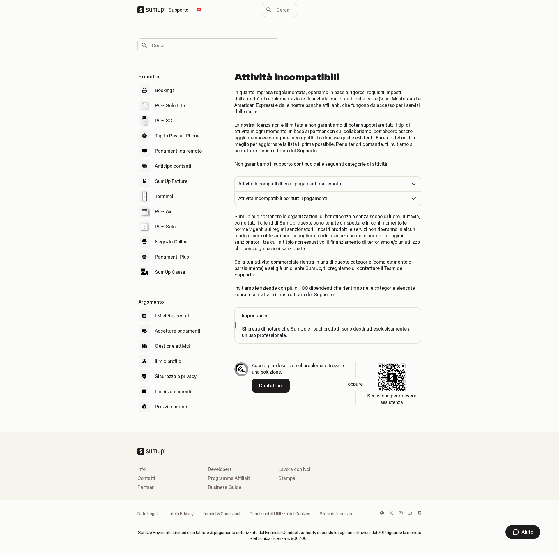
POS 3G (163, 120)
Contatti (146, 478)
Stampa (286, 478)
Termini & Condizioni (221, 513)
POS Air (163, 211)
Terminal (164, 196)
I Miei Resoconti (172, 316)
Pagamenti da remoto (178, 151)
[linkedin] (419, 513)
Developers (220, 469)
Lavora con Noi (294, 469)
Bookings (165, 90)
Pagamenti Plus (172, 257)
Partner (145, 487)
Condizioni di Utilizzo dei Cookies (280, 513)
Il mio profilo (168, 361)
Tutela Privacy (181, 513)
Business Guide (224, 487)
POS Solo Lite (170, 105)
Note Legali (147, 513)
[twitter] (391, 513)
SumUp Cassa (170, 272)
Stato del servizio (336, 513)
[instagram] (400, 513)
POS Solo (165, 226)
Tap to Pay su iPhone (177, 136)
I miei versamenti (173, 391)
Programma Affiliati (229, 478)
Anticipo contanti (173, 166)
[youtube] (410, 513)
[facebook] (382, 513)
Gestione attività (173, 346)
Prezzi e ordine (171, 406)
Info (141, 469)
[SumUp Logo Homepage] (153, 10)
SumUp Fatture (171, 181)
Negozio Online (171, 242)
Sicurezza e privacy (176, 376)
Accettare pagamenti (177, 331)
